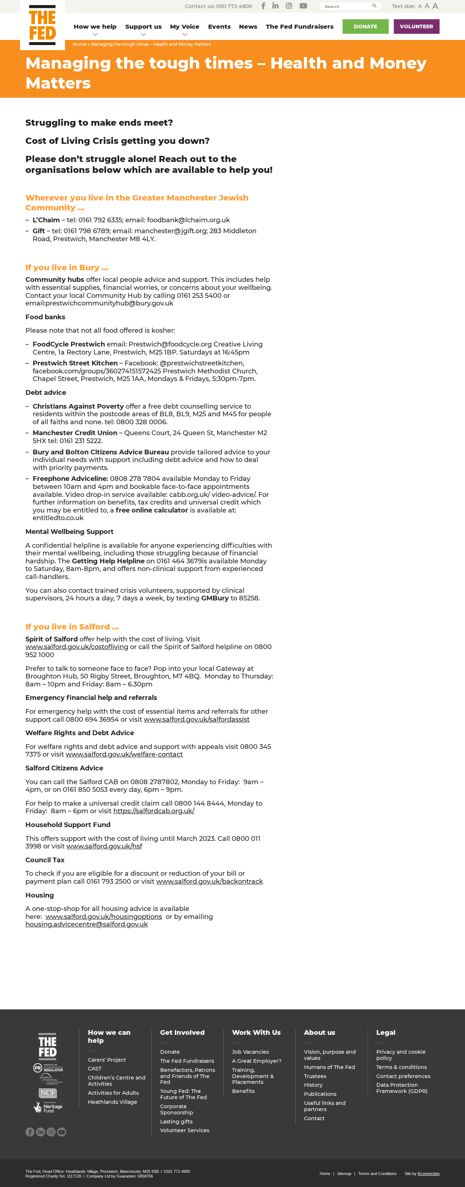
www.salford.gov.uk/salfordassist (197, 720)
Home (79, 44)
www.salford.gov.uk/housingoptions (103, 917)
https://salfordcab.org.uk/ (153, 811)
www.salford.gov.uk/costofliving (76, 647)
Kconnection (429, 1173)
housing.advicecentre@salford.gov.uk (86, 924)
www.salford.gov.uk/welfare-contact (124, 754)
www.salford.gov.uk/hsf (104, 846)
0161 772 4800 (234, 6)
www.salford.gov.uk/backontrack (209, 882)
